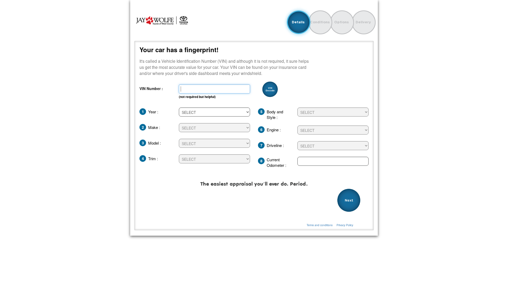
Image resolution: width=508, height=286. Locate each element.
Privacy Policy (345, 225)
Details (298, 22)
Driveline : (275, 145)
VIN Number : (151, 88)
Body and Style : (275, 114)
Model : (154, 143)
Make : (154, 127)
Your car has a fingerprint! (179, 49)
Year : (153, 111)
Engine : (274, 129)
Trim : (153, 158)
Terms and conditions (320, 225)
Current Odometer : (276, 162)
